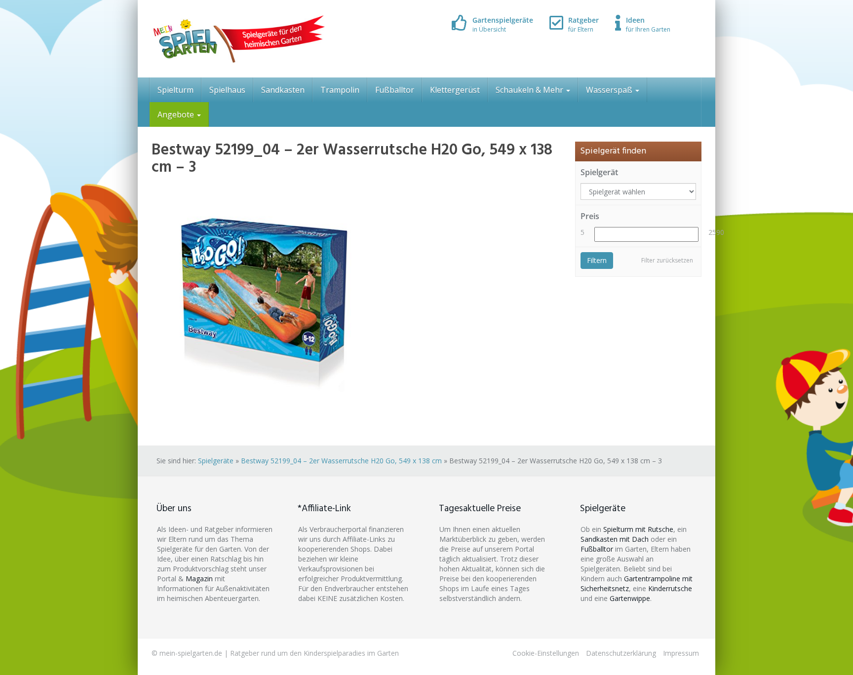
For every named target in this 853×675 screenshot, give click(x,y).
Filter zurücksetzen (667, 260)
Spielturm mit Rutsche (638, 529)
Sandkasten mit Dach (615, 539)
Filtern (597, 260)
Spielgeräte (215, 460)
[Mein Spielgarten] (238, 39)
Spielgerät (599, 172)
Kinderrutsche (670, 588)
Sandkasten (283, 89)
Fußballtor (394, 89)
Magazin (199, 578)
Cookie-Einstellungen (545, 653)
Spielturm (175, 89)
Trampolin (339, 89)
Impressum (681, 653)
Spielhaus (227, 89)
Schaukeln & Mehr (530, 89)
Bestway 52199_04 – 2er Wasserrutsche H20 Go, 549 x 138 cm (341, 460)
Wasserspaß (610, 89)
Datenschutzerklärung (621, 653)
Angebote (176, 114)
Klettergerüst (455, 89)
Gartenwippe (630, 598)
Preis (590, 216)
